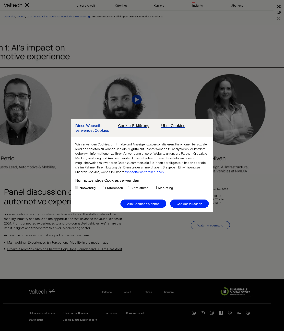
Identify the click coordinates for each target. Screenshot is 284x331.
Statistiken (140, 188)
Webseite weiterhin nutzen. (144, 172)
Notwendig (88, 188)
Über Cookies (173, 125)
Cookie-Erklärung (134, 125)
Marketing (165, 188)
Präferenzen (114, 188)
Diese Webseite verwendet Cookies (92, 128)
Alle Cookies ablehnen (143, 203)
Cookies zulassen (189, 203)
